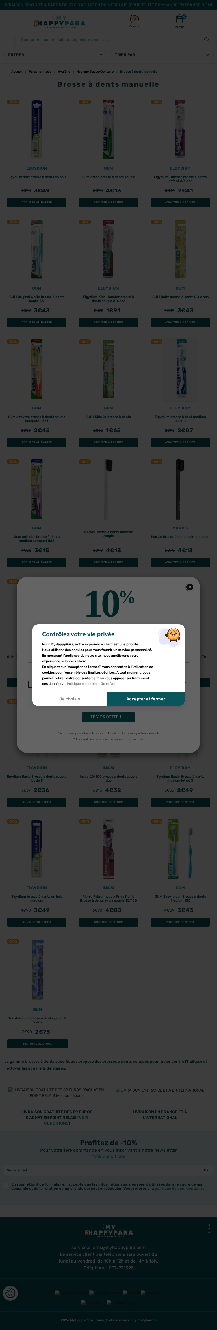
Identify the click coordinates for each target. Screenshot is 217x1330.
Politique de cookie (82, 684)
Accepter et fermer (145, 699)
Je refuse (108, 684)
